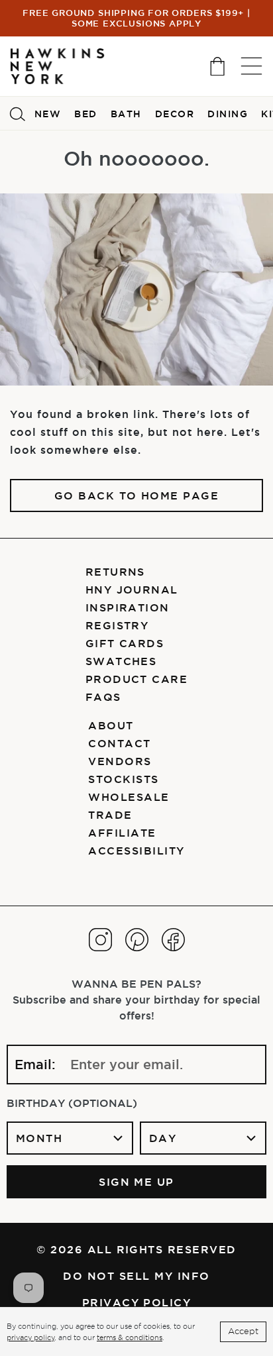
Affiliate (122, 833)
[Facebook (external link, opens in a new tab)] (173, 939)
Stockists (123, 779)
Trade (110, 815)
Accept (243, 1331)
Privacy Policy (136, 1302)
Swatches (121, 661)
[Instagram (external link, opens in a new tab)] (100, 939)
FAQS (103, 697)
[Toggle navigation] (251, 66)
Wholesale (128, 797)
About (110, 725)
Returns (115, 572)
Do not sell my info (136, 1276)
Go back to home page (136, 495)
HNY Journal (131, 590)
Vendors (119, 761)
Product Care (136, 679)
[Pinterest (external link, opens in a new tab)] (136, 939)
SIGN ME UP (136, 1182)
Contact (119, 743)
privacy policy (30, 1337)
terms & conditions (129, 1337)
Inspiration (127, 607)
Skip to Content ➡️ (54, 64)
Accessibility (136, 851)
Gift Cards (124, 643)
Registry (117, 625)
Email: (35, 1064)
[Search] (17, 113)
